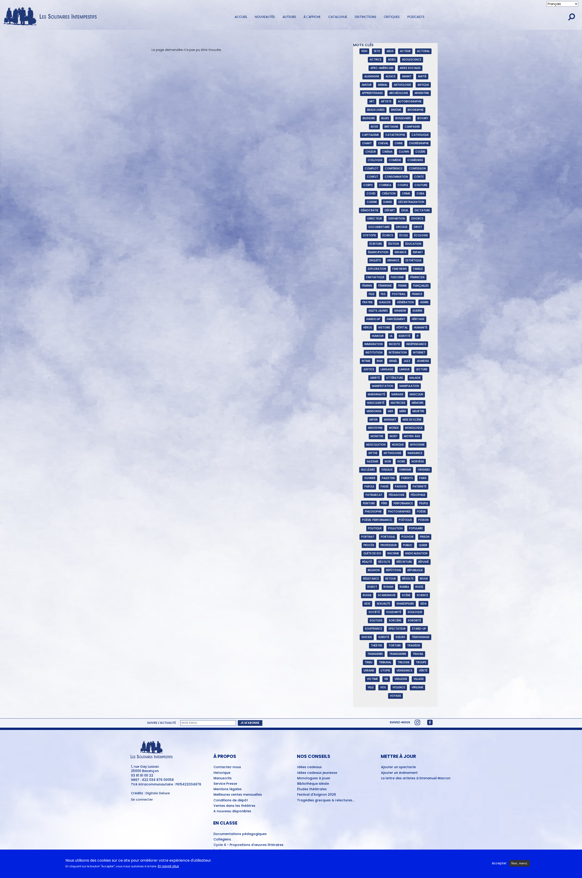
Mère (402, 411)
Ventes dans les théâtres (234, 806)
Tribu (368, 662)
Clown (404, 152)
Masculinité (375, 403)
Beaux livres (376, 110)
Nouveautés (265, 17)
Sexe (367, 604)
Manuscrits (222, 778)
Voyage (395, 696)
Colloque (375, 160)
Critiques (392, 17)
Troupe (421, 662)
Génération (405, 302)
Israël (393, 361)
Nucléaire (368, 470)
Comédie (395, 160)
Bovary (422, 118)
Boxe (374, 127)
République (415, 570)
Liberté (375, 378)
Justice (368, 369)
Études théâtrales (312, 789)
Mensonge (374, 411)
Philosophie (373, 511)
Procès (369, 545)
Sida (423, 604)
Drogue (401, 227)
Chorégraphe (419, 143)
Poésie (421, 511)
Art (371, 101)
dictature (422, 210)
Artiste (386, 101)
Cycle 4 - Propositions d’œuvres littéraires (248, 845)
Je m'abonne (250, 723)
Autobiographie (409, 101)
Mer (390, 411)
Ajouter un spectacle (398, 767)
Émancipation (378, 252)
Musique (398, 445)
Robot (372, 587)
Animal (382, 85)
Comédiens (415, 160)
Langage (387, 369)
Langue (404, 369)
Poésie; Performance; (377, 520)
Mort (394, 436)
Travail (418, 654)
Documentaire (379, 227)
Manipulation (409, 386)
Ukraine (369, 670)
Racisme (393, 553)
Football (399, 294)
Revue (424, 578)
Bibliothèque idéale (313, 784)
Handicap (373, 319)
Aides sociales (410, 68)
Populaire (416, 528)
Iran (380, 361)
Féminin (367, 286)
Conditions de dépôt (230, 800)
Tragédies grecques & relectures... (325, 800)
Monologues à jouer (313, 778)
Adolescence (411, 59)
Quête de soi (372, 553)
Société (374, 612)
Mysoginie (417, 445)
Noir (388, 461)
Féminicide (417, 277)
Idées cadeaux (309, 767)
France (417, 294)
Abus (390, 51)
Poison (423, 520)
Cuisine (372, 202)
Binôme (396, 110)
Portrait (367, 537)
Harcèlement (396, 319)
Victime (372, 679)
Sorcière (395, 620)
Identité (404, 336)
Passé (385, 486)
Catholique (420, 135)
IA (391, 336)
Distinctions (365, 17)
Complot (372, 168)
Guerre (417, 311)
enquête (375, 260)
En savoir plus (168, 866)
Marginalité (376, 394)
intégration (398, 352)
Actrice (375, 59)
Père (384, 503)
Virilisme (417, 687)
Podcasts (415, 17)
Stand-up (419, 629)
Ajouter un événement (399, 773)
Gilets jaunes (378, 311)
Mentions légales (227, 789)
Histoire (384, 327)
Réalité (367, 562)
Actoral (423, 51)
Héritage (418, 319)
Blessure (369, 118)
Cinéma (387, 152)
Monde (394, 428)
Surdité (383, 637)
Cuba (420, 193)
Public (407, 545)
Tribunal (385, 662)
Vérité (423, 670)
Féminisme (385, 286)
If (418, 336)
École (403, 235)
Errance (393, 260)
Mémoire (418, 403)
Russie (367, 595)
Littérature (394, 378)
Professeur (389, 545)
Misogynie (375, 428)
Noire (401, 461)
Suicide (366, 637)
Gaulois (385, 302)
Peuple (423, 503)
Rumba (404, 587)
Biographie (416, 110)
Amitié (422, 76)
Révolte (408, 578)
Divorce (417, 218)
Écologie (421, 235)
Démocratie (369, 210)
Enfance (400, 252)
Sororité (414, 620)
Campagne (412, 127)
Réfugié (423, 562)
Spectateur (397, 629)
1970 (377, 51)
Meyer (373, 419)
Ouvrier (369, 478)
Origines (424, 470)
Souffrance (373, 629)
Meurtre (418, 411)
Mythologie (392, 453)
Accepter (499, 863)
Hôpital (402, 327)
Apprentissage (372, 93)
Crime (406, 193)
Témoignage (420, 637)
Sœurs (400, 637)
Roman (388, 587)
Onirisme (405, 470)
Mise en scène (412, 419)
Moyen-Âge (412, 436)
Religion (374, 570)
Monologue (414, 428)
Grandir (400, 311)
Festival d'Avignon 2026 (316, 795)
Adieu (392, 59)
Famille (418, 269)
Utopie (385, 670)
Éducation (413, 244)
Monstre (377, 436)
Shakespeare (405, 604)
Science (422, 595)
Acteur (405, 51)
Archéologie (398, 93)
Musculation (376, 445)
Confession (417, 168)
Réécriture (404, 562)
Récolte (384, 562)
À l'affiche (312, 17)
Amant (406, 76)
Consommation (396, 177)
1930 (364, 51)
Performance (403, 503)
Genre (424, 302)
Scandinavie (387, 595)
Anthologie (402, 85)
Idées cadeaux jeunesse (317, 773)
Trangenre (375, 654)
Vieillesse (400, 679)
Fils (383, 294)
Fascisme (397, 277)
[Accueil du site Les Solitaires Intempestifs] (52, 16)
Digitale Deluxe (158, 793)
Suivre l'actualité (161, 722)
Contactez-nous (227, 767)
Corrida (385, 185)
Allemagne (371, 76)
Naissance (415, 453)
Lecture (421, 369)
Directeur (374, 218)
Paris (422, 478)
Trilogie (403, 662)
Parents (407, 478)
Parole (369, 486)
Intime (366, 361)
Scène (406, 595)
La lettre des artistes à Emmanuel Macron (415, 778)
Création (389, 193)
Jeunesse (423, 361)
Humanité (420, 327)
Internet (419, 352)
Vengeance (404, 670)
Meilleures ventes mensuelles (237, 795)
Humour (378, 336)
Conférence (393, 168)
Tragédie (413, 645)
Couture (420, 185)
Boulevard (403, 118)
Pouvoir (407, 537)
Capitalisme (370, 135)
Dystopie (369, 235)
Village (419, 679)
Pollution (395, 528)
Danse (387, 202)
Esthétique (413, 260)
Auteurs (289, 17)
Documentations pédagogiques (240, 834)
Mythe (373, 453)
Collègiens (222, 840)
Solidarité (393, 612)
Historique (221, 773)
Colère (420, 152)
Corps (368, 185)
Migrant (390, 419)
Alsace (391, 76)
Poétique (405, 520)
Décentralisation (411, 202)
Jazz (407, 361)
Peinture (369, 503)
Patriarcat (374, 495)
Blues (385, 118)
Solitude (376, 620)
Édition (393, 244)
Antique (423, 85)
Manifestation (382, 386)
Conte (419, 177)
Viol (383, 687)
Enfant (418, 252)
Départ (390, 210)
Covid (371, 193)
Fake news (399, 269)
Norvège (417, 461)
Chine (399, 143)
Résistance (371, 578)
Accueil (241, 17)
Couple (403, 185)
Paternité (419, 486)
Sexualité (383, 604)
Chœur (370, 152)
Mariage (397, 394)
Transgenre (397, 654)
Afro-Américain (381, 68)
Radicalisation (416, 553)
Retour (390, 578)
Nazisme (372, 461)
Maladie (415, 378)
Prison (424, 537)
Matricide (398, 403)
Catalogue (337, 17)
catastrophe (395, 135)
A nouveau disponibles (232, 811)
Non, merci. (519, 863)
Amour (366, 85)
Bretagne (391, 127)
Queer (423, 545)
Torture (395, 645)
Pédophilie (418, 495)
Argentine (421, 93)
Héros (367, 327)
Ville (371, 687)
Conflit (372, 177)
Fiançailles (421, 286)
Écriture (375, 244)
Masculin (416, 394)
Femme (402, 286)
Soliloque (415, 612)
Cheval (383, 143)
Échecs (387, 235)
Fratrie (367, 302)
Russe (419, 587)
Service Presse (225, 784)
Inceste (394, 344)
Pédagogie (396, 495)
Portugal (388, 537)
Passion (400, 486)
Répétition (393, 570)
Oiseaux (387, 470)
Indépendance (416, 344)
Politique (375, 528)
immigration (373, 344)
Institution (374, 352)
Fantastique (375, 277)
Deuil (404, 210)
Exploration (377, 269)
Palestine (388, 478)
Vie (386, 679)
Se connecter (142, 800)
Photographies (399, 511)
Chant (367, 143)
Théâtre (376, 645)
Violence (398, 687)
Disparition (396, 218)
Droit (418, 227)
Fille (371, 294)
